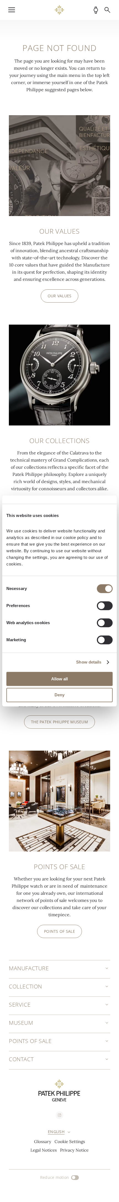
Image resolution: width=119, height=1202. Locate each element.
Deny (59, 695)
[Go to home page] (59, 10)
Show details (88, 662)
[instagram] (59, 1115)
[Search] (107, 10)
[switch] (105, 605)
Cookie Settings (70, 1141)
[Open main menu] (12, 10)
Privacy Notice (74, 1150)
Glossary (42, 1141)
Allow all (59, 679)
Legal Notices (43, 1150)
